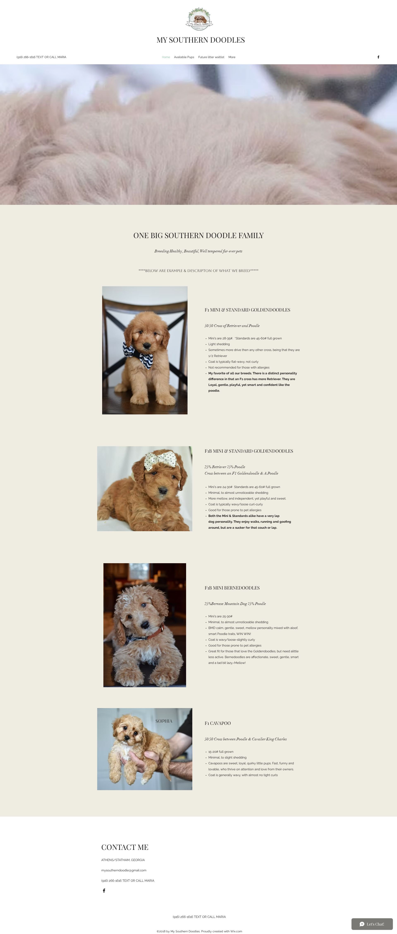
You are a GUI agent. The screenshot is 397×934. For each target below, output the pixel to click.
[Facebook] (378, 57)
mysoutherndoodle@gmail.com (123, 870)
